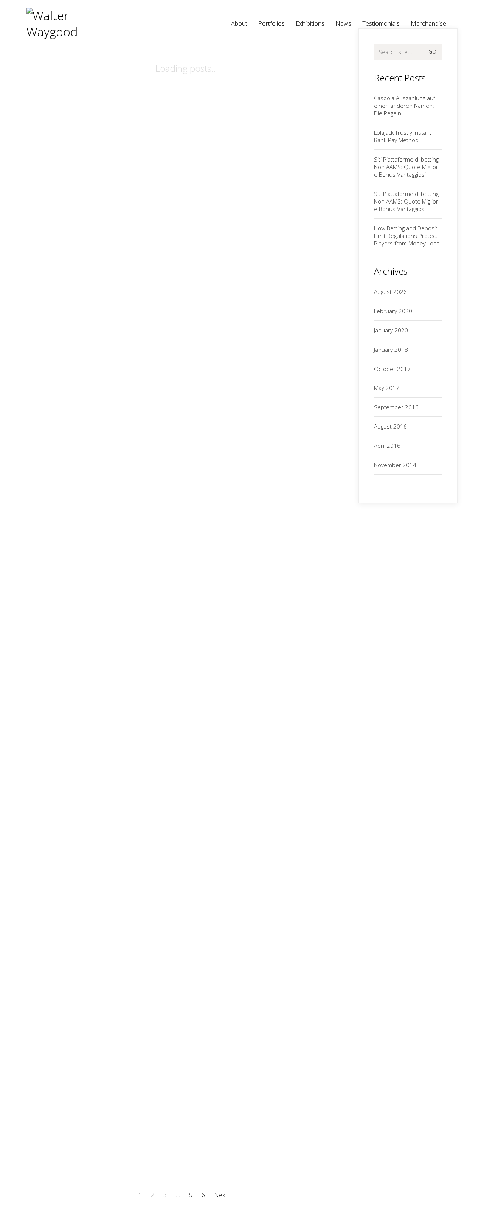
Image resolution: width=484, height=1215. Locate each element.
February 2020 (393, 311)
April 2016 (387, 445)
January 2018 (391, 349)
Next (221, 1195)
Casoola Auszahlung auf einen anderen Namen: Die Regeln (404, 105)
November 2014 (395, 465)
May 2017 (386, 388)
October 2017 (392, 369)
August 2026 (390, 291)
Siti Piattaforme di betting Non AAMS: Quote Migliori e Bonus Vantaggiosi (406, 166)
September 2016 (396, 407)
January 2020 (391, 330)
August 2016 (390, 426)
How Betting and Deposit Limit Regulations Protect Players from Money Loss (406, 235)
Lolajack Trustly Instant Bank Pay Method (402, 136)
